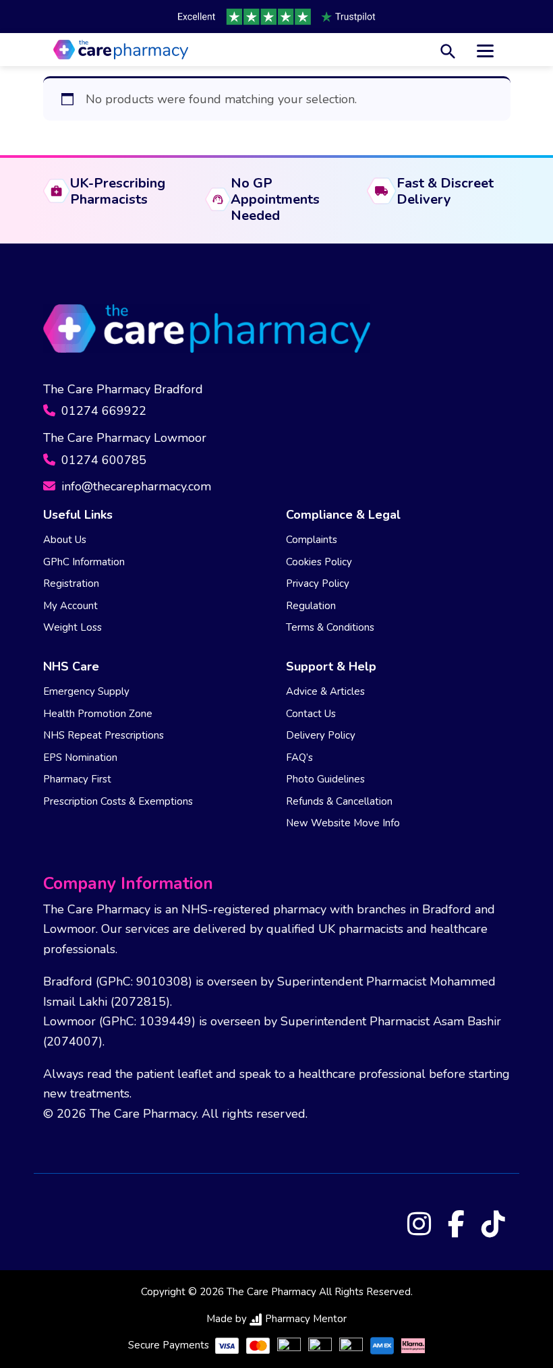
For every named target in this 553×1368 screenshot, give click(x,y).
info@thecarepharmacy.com (134, 486)
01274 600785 (102, 460)
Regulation (311, 605)
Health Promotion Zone (97, 713)
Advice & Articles (325, 691)
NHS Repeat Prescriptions (103, 735)
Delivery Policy (320, 735)
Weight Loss (72, 627)
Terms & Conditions (330, 627)
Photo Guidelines (325, 779)
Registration (71, 583)
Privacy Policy (317, 583)
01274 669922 (102, 411)
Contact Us (311, 713)
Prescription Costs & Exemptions (118, 801)
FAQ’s (299, 757)
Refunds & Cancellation (339, 801)
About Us (64, 539)
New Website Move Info (343, 823)
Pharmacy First (77, 779)
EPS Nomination (80, 757)
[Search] (448, 49)
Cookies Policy (319, 562)
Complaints (311, 539)
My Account (70, 605)
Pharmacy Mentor (306, 1319)
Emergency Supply (86, 691)
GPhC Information (84, 562)
